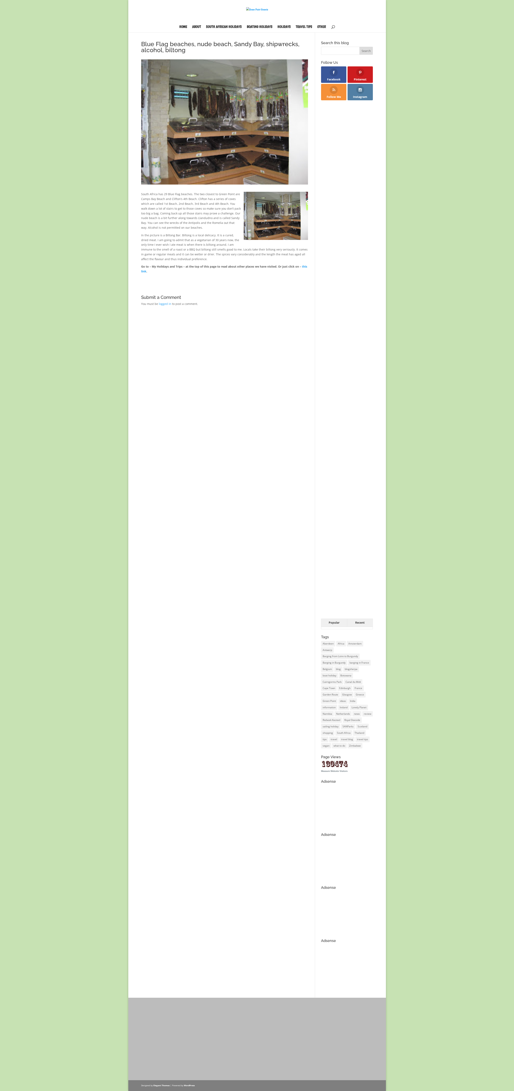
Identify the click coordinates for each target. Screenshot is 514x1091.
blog (338, 669)
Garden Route (330, 694)
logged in (165, 304)
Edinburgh (345, 688)
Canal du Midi (353, 682)
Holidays (284, 27)
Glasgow (347, 694)
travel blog (347, 739)
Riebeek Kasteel (331, 720)
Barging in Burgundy (334, 662)
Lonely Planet (359, 707)
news (357, 713)
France (358, 688)
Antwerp (327, 650)
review (367, 713)
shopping (328, 733)
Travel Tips (304, 27)
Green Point (329, 701)
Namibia (327, 713)
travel (334, 739)
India (352, 701)
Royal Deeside (352, 720)
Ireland (344, 707)
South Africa (344, 733)
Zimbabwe (355, 745)
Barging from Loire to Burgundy (340, 656)
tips (325, 739)
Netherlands (343, 713)
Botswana (345, 675)
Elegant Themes (161, 1085)
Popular (334, 622)
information (329, 707)
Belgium (327, 669)
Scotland (362, 726)
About (196, 27)
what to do (339, 745)
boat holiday (329, 675)
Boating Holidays (259, 27)
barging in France (359, 662)
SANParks (348, 726)
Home (183, 27)
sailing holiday (331, 726)
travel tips (362, 739)
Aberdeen (328, 643)
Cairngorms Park (332, 682)
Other (321, 27)
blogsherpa (351, 669)
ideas (343, 701)
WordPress (189, 1085)
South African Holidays (224, 27)
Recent (360, 622)
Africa (341, 643)
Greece (360, 694)
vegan (326, 745)
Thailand (359, 733)
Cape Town (329, 688)
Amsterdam (355, 643)
